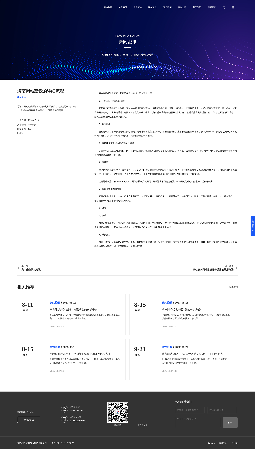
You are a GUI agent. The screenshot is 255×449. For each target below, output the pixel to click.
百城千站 (223, 443)
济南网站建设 (130, 93)
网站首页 (108, 7)
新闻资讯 (197, 7)
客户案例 (167, 7)
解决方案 (182, 7)
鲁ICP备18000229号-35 (63, 443)
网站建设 (152, 7)
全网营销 (137, 7)
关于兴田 (122, 7)
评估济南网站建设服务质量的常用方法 (213, 269)
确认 (230, 423)
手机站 (235, 443)
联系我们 (212, 7)
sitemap (211, 443)
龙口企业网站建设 (31, 269)
